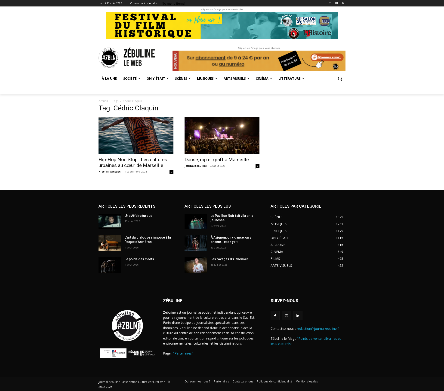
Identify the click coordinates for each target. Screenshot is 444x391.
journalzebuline (196, 165)
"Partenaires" (183, 353)
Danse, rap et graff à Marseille (217, 159)
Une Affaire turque (138, 216)
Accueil (103, 101)
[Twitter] (342, 3)
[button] (339, 78)
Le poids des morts (139, 259)
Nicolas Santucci (110, 171)
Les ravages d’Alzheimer (229, 259)
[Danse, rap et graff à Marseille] (222, 135)
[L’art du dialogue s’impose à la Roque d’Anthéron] (110, 243)
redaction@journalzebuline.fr (318, 328)
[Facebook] (330, 3)
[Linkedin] (297, 315)
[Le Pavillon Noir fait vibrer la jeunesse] (196, 221)
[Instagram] (336, 3)
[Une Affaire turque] (110, 221)
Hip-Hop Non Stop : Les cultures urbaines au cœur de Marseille (133, 162)
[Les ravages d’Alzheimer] (196, 265)
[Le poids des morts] (110, 265)
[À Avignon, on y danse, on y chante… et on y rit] (196, 243)
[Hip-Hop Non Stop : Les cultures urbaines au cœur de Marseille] (136, 135)
